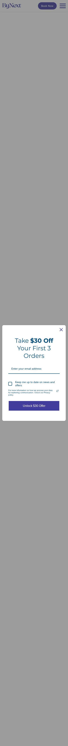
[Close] (61, 329)
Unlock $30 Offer (34, 405)
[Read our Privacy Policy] (57, 391)
